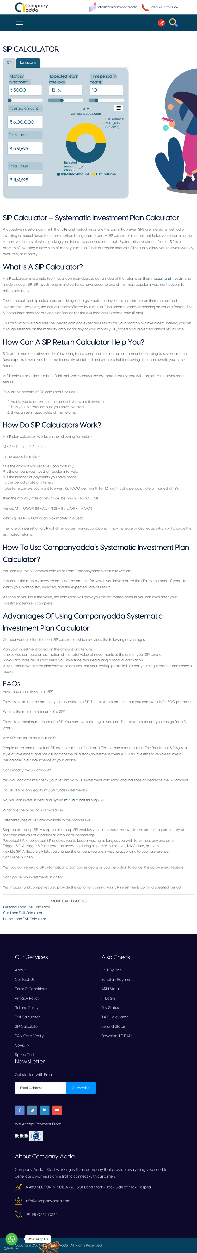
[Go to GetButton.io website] (11, 1248)
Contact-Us (25, 979)
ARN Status (111, 989)
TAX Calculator (114, 1017)
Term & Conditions (31, 989)
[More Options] (118, 108)
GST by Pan (111, 970)
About (20, 970)
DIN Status (110, 1008)
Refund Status (113, 1026)
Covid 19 (22, 1045)
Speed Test (24, 1055)
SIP (172, 242)
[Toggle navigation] (20, 23)
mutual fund (161, 278)
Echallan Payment (117, 979)
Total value (18, 166)
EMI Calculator (27, 1017)
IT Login (108, 998)
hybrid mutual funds (69, 800)
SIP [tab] (9, 63)
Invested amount (23, 108)
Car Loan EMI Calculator (23, 913)
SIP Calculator (27, 1026)
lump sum (119, 354)
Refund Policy (27, 1008)
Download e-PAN (116, 1036)
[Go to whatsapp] (12, 1239)
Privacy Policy (27, 998)
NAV (131, 846)
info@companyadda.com (117, 7)
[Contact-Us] (159, 23)
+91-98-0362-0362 (164, 7)
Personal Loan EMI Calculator (26, 907)
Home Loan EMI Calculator (24, 919)
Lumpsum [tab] (28, 62)
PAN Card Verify (29, 1036)
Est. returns (18, 135)
